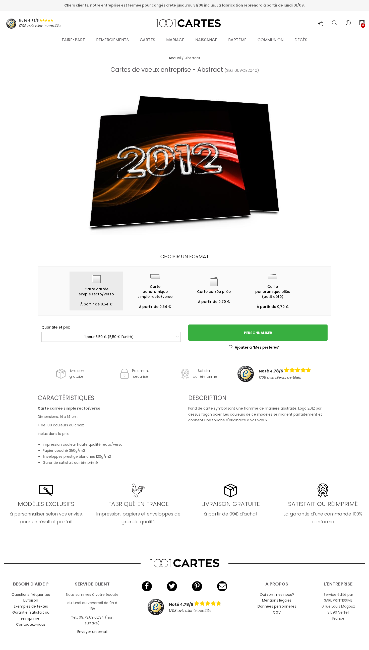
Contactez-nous (30, 624)
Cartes (147, 40)
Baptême (237, 40)
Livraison (30, 600)
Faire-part (73, 40)
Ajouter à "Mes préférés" (257, 347)
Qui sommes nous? (277, 594)
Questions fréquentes (31, 594)
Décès (300, 40)
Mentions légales (276, 600)
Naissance (206, 40)
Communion (270, 40)
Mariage (175, 40)
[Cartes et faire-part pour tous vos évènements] (184, 23)
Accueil (175, 57)
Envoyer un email (92, 631)
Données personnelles (277, 606)
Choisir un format (184, 256)
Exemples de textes (31, 606)
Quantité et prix (55, 327)
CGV (277, 612)
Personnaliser (258, 332)
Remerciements (112, 40)
